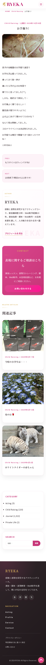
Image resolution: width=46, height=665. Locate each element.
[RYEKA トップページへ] (12, 4)
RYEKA (12, 570)
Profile (9, 617)
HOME (7, 11)
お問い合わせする (22, 288)
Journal (9, 515)
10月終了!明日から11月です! (18, 175)
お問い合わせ (10, 647)
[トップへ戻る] (41, 660)
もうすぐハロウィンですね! (17, 160)
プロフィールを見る (14, 233)
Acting (8, 503)
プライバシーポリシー (13, 638)
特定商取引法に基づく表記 (15, 642)
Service (9, 623)
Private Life (11, 522)
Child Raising (17, 11)
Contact (9, 628)
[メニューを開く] (41, 4)
